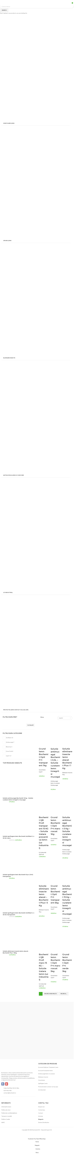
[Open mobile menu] (2, 3)
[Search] (70, 3)
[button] (41, 994)
